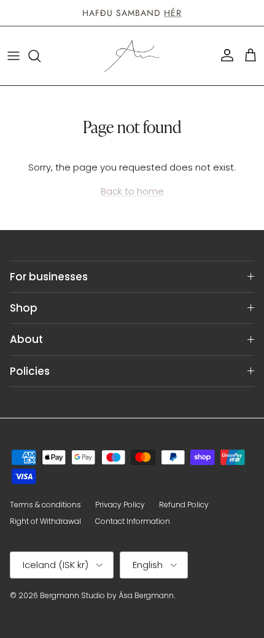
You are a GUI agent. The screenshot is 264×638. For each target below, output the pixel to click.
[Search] (40, 55)
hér (173, 13)
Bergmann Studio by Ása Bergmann (107, 595)
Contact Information (132, 521)
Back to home (132, 191)
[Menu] (13, 55)
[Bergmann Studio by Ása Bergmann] (132, 56)
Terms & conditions (45, 504)
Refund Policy (184, 504)
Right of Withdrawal (45, 521)
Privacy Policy (120, 504)
